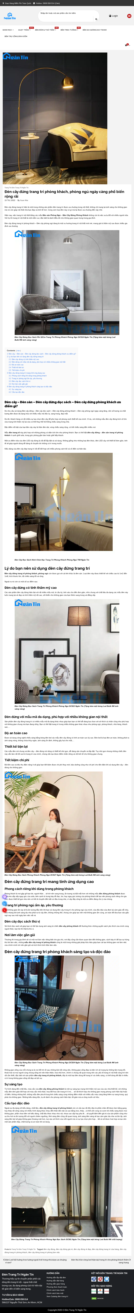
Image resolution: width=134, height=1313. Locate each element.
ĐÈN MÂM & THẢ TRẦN (46, 30)
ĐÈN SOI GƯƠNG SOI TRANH (95, 30)
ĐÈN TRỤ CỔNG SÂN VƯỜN (16, 36)
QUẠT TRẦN (24, 30)
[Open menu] (129, 16)
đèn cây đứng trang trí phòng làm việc (44, 1252)
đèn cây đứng (49, 1249)
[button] (127, 45)
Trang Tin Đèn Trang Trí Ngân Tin (17, 188)
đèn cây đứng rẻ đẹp (82, 1249)
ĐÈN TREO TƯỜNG (70, 30)
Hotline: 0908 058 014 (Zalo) (48, 3)
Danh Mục (7, 30)
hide (18, 350)
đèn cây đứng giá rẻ (64, 1249)
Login (114, 16)
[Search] (96, 19)
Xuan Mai (24, 200)
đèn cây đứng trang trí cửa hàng (105, 1249)
